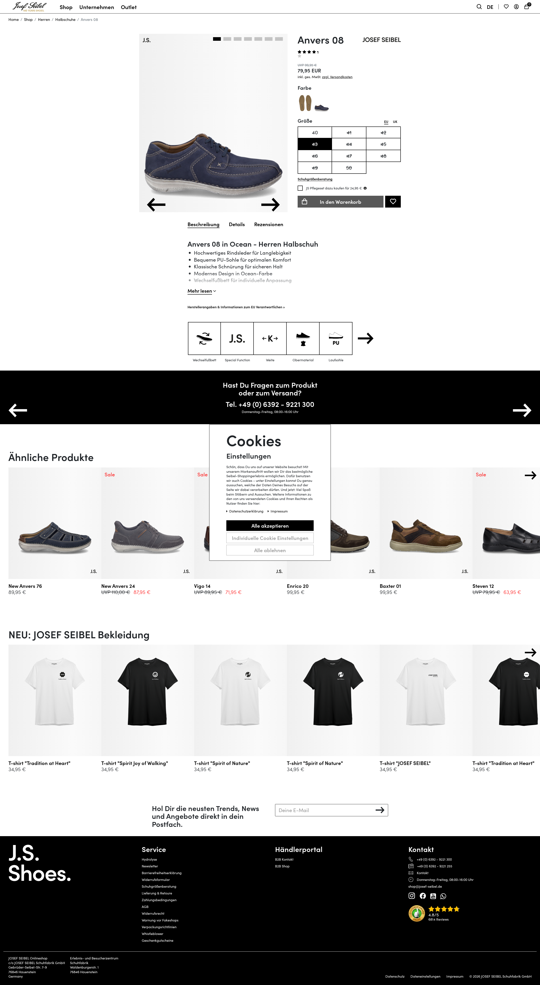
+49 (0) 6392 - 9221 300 (434, 859)
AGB (145, 906)
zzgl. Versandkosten (337, 77)
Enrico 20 (298, 585)
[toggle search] (479, 6)
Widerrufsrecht (153, 913)
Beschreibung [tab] (204, 224)
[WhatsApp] (443, 896)
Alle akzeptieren (270, 525)
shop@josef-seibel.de (425, 886)
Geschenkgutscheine (157, 940)
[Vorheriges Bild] (156, 205)
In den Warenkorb (340, 201)
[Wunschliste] (506, 6)
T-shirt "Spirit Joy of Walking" (134, 762)
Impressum (454, 976)
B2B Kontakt (284, 859)
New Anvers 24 (118, 585)
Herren (44, 19)
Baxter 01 (390, 585)
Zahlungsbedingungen (159, 900)
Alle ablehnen (270, 549)
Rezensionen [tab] (268, 224)
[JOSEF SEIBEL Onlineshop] (29, 5)
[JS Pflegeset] (365, 188)
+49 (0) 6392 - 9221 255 (434, 866)
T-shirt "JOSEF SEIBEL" (405, 762)
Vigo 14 (202, 585)
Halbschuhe (65, 19)
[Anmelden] (516, 6)
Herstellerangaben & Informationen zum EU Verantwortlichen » (236, 306)
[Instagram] (411, 896)
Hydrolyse (149, 859)
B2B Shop (282, 866)
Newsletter (150, 866)
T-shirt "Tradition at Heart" (39, 762)
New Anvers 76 (25, 585)
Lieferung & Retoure (157, 893)
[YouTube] (433, 896)
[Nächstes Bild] (270, 205)
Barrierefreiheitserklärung (162, 873)
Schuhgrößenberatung (159, 886)
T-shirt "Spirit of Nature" (222, 762)
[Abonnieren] (380, 810)
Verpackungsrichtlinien (159, 927)
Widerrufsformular (156, 879)
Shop (28, 19)
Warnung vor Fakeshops (160, 920)
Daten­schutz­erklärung (246, 511)
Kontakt (422, 873)
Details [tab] (237, 224)
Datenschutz (395, 976)
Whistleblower (152, 933)
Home (13, 19)
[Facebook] (422, 896)
